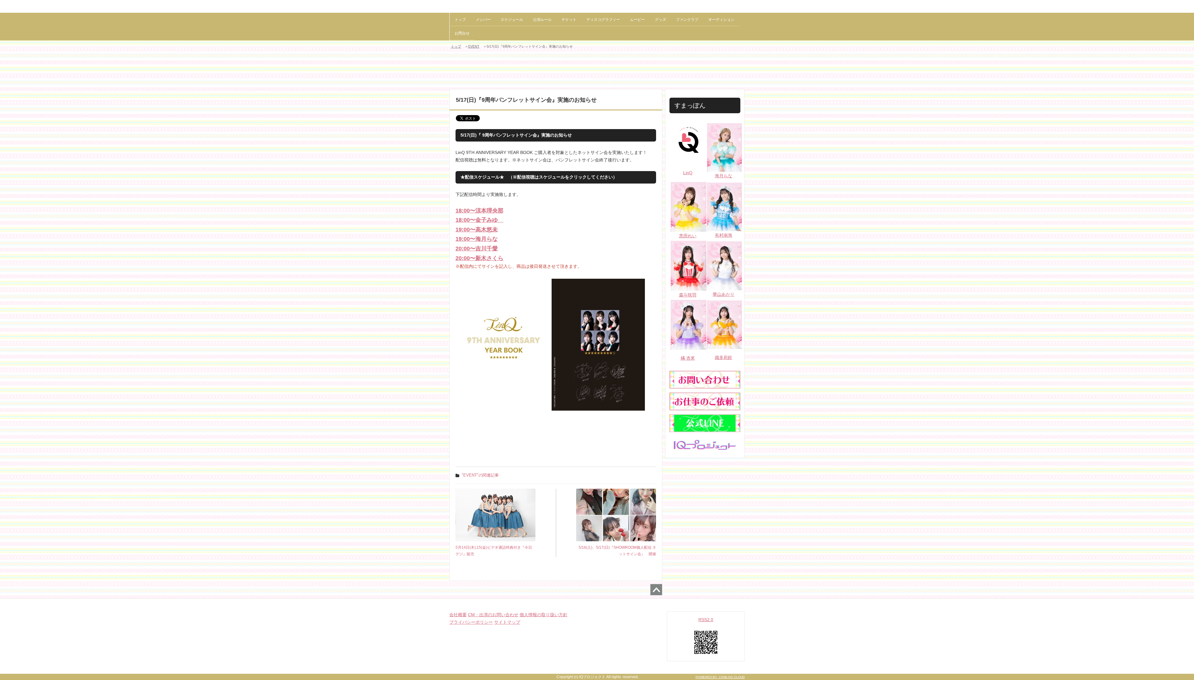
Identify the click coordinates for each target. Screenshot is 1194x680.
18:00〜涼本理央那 (479, 210)
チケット (569, 19)
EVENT (473, 46)
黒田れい (687, 235)
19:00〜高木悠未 (477, 229)
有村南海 (723, 235)
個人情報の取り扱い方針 (543, 614)
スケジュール (512, 19)
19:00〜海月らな (477, 239)
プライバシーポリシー (471, 622)
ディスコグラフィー (603, 19)
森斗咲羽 (687, 294)
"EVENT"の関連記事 (480, 475)
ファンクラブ (687, 19)
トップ (460, 19)
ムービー (637, 19)
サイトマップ (507, 622)
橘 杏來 (688, 358)
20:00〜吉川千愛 (477, 248)
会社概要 (458, 614)
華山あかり (723, 294)
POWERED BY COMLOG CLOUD (720, 677)
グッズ (660, 19)
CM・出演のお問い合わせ (493, 614)
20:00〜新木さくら (479, 258)
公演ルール (542, 19)
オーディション (721, 19)
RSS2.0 (705, 619)
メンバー (483, 19)
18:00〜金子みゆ (479, 220)
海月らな (723, 175)
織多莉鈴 (723, 357)
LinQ (687, 172)
